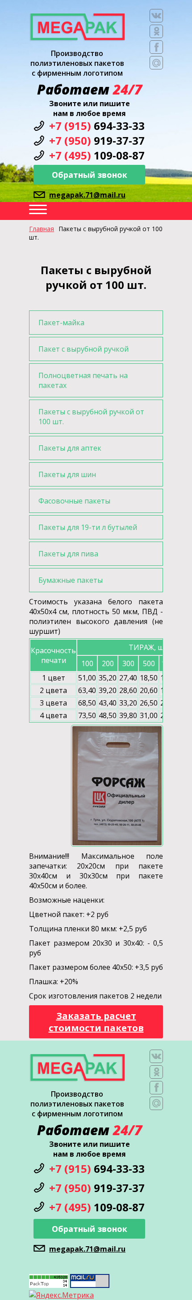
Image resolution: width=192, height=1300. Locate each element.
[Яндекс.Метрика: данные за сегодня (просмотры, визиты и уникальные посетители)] (61, 1295)
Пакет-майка (61, 322)
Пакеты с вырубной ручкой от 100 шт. (91, 416)
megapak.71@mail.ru (87, 195)
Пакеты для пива (68, 554)
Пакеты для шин (67, 474)
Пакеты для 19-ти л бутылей (87, 527)
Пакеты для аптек (69, 448)
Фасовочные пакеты (74, 501)
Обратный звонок (89, 174)
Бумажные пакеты (70, 580)
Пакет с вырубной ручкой (83, 349)
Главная (41, 228)
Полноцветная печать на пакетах (83, 380)
